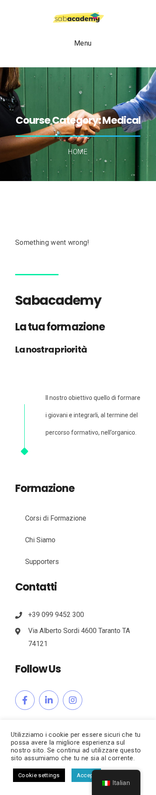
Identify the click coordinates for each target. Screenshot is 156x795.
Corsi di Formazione (55, 518)
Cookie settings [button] (39, 775)
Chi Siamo (40, 540)
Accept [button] (86, 775)
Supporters (42, 561)
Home (78, 152)
